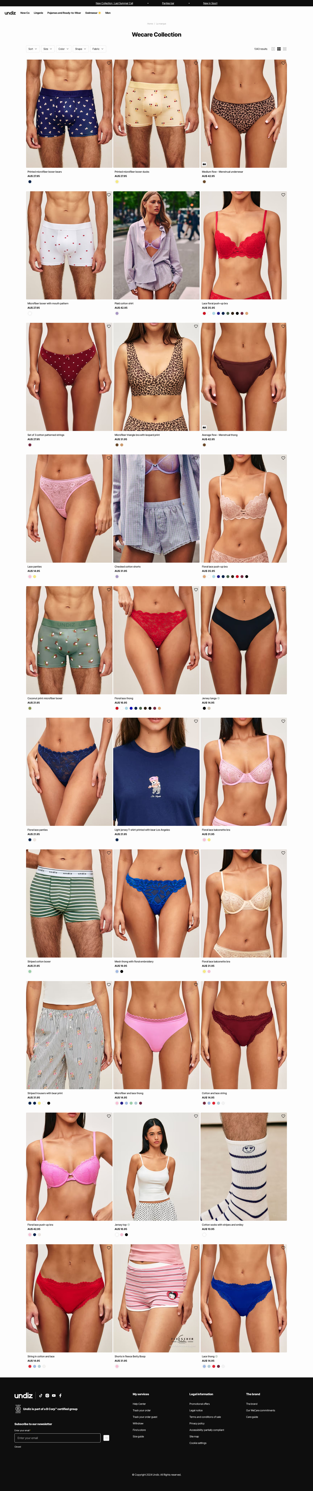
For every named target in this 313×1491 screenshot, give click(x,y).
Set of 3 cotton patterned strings (46, 434)
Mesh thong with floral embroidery (134, 961)
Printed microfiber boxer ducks (132, 171)
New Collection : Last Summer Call (114, 3)
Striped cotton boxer (39, 961)
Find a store (139, 1429)
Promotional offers (199, 1403)
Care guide (252, 1416)
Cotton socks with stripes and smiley (222, 1224)
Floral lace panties (38, 829)
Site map (194, 1436)
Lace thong (208, 1356)
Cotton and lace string (214, 1092)
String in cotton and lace (41, 1356)
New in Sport (210, 3)
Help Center (139, 1403)
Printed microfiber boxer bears (45, 171)
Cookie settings (197, 1442)
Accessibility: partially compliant (206, 1429)
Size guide (138, 1436)
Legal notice (196, 1410)
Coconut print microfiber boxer (45, 698)
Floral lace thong (124, 698)
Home (150, 23)
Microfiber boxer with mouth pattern (48, 303)
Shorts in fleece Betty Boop (130, 1356)
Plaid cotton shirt (124, 303)
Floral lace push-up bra (215, 566)
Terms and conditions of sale (205, 1416)
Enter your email (22, 1430)
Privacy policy (197, 1423)
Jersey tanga (209, 698)
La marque (161, 23)
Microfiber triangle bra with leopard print (137, 434)
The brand (251, 1403)
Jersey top (121, 1224)
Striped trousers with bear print (45, 1092)
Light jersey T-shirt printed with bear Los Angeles (142, 829)
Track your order (142, 1410)
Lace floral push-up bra (215, 303)
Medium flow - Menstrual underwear (222, 171)
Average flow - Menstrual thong (219, 434)
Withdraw (138, 1423)
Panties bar (168, 3)
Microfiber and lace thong (129, 1092)
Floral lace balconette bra (216, 829)
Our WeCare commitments (260, 1410)
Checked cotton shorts (128, 566)
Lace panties (35, 566)
